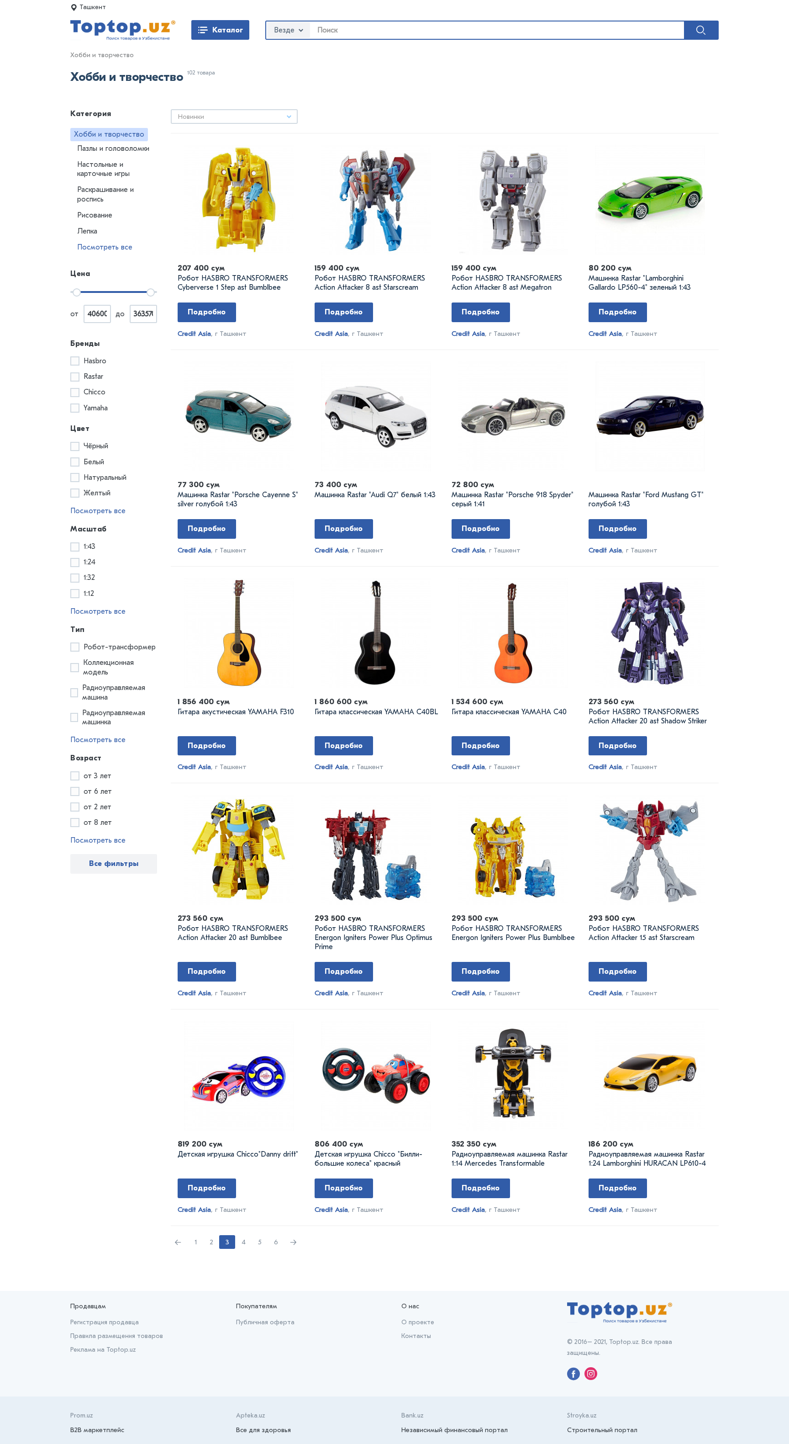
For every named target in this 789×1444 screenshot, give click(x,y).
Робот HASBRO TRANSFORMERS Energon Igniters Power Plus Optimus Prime (373, 937)
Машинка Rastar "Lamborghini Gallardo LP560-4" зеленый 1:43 (640, 283)
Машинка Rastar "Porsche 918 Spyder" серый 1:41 (512, 499)
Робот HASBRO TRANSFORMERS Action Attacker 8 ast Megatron (507, 283)
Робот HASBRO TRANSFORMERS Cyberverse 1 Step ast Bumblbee (233, 283)
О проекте (417, 1322)
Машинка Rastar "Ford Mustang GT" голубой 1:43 (646, 499)
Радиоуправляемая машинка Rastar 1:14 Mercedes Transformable (510, 1159)
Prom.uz (81, 1415)
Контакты (416, 1336)
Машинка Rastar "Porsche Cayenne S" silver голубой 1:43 (238, 499)
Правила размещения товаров (116, 1336)
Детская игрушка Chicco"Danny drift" (238, 1154)
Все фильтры (113, 863)
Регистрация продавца (104, 1322)
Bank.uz (412, 1415)
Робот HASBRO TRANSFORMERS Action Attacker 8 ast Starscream (370, 283)
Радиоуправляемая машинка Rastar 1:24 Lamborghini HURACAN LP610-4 (647, 1159)
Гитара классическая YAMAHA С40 (509, 712)
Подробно (207, 312)
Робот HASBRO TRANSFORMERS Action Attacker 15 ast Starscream (644, 933)
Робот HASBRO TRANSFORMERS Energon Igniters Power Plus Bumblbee (513, 933)
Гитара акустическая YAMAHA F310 (236, 712)
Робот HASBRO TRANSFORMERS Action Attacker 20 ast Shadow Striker (648, 716)
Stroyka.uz (581, 1415)
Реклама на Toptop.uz (103, 1350)
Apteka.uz (250, 1415)
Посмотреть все (104, 247)
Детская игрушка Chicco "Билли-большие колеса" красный (368, 1159)
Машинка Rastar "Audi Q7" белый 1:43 (375, 495)
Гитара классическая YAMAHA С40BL (376, 712)
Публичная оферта (265, 1322)
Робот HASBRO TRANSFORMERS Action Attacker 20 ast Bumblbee (233, 933)
